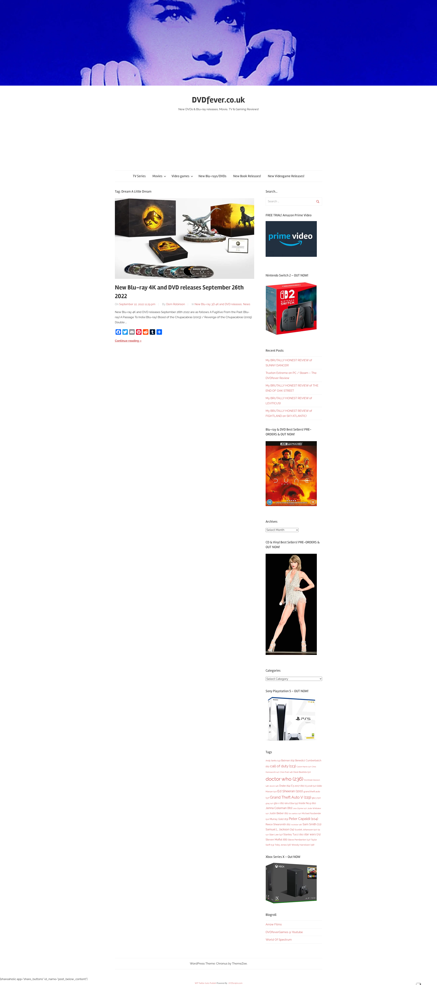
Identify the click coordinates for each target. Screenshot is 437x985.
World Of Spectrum (279, 939)
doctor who (284, 779)
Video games (180, 176)
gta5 (269, 803)
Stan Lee (276, 834)
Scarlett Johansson (306, 829)
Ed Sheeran (290, 791)
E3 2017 (298, 785)
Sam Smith (312, 824)
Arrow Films (274, 924)
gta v (279, 803)
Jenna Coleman (279, 808)
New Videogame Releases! (286, 176)
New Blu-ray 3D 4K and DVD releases (218, 304)
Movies (157, 176)
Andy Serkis (273, 760)
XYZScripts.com (235, 983)
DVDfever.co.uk (218, 100)
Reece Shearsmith (278, 824)
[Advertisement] (218, 137)
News (246, 304)
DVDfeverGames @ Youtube (284, 932)
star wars (312, 834)
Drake (285, 785)
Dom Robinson (175, 304)
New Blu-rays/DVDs (212, 176)
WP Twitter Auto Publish (205, 983)
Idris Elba (291, 803)
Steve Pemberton (299, 839)
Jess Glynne (300, 808)
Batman (287, 760)
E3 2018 (310, 786)
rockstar (296, 825)
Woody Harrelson (303, 844)
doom (274, 786)
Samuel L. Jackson (280, 829)
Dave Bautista (302, 772)
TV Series (139, 176)
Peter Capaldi (303, 819)
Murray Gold (279, 819)
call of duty (283, 766)
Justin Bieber (278, 813)
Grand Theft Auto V (290, 797)
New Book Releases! (247, 176)
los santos (295, 813)
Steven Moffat (276, 839)
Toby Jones (283, 845)
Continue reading (127, 340)
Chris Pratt (286, 772)
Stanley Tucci (293, 834)
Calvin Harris (304, 767)
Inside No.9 (307, 803)
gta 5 (316, 798)
